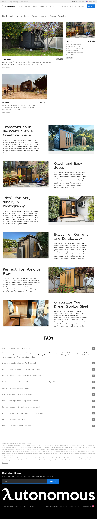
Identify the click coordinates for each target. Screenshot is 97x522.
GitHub (62, 506)
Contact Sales (79, 6)
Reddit (71, 506)
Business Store (67, 6)
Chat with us (87, 506)
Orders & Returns (78, 1)
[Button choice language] (87, 1)
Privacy (77, 506)
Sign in (92, 1)
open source (6, 67)
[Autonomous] (8, 6)
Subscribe (53, 481)
